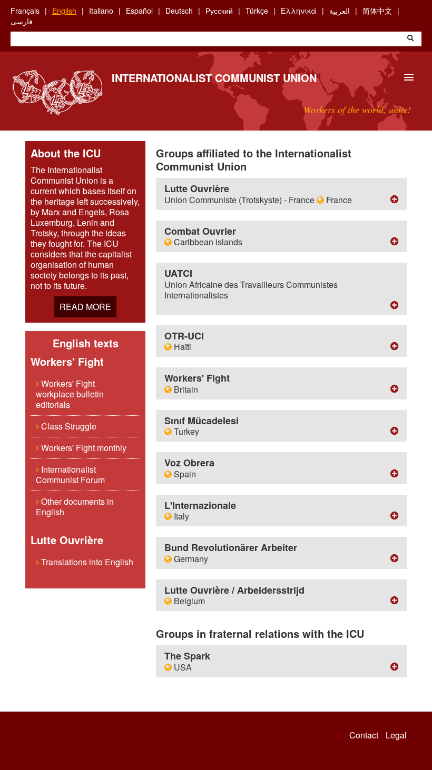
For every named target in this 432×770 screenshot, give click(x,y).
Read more (85, 307)
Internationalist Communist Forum (70, 474)
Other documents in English (75, 506)
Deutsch (179, 10)
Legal (396, 735)
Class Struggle (67, 426)
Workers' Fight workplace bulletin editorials (70, 394)
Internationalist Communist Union (214, 77)
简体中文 (377, 10)
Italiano (101, 10)
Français (25, 10)
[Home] (57, 92)
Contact (363, 735)
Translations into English (86, 562)
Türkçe (257, 10)
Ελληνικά (299, 10)
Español (139, 10)
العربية (339, 10)
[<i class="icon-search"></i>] (410, 39)
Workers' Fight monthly (82, 448)
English (64, 10)
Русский (219, 10)
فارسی (22, 21)
